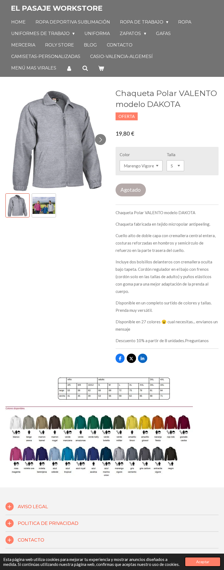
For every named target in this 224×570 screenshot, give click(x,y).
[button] (17, 205)
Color (125, 154)
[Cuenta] (69, 68)
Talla (171, 154)
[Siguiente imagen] (100, 139)
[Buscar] (85, 68)
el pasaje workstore (56, 8)
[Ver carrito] (101, 68)
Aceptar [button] (202, 562)
